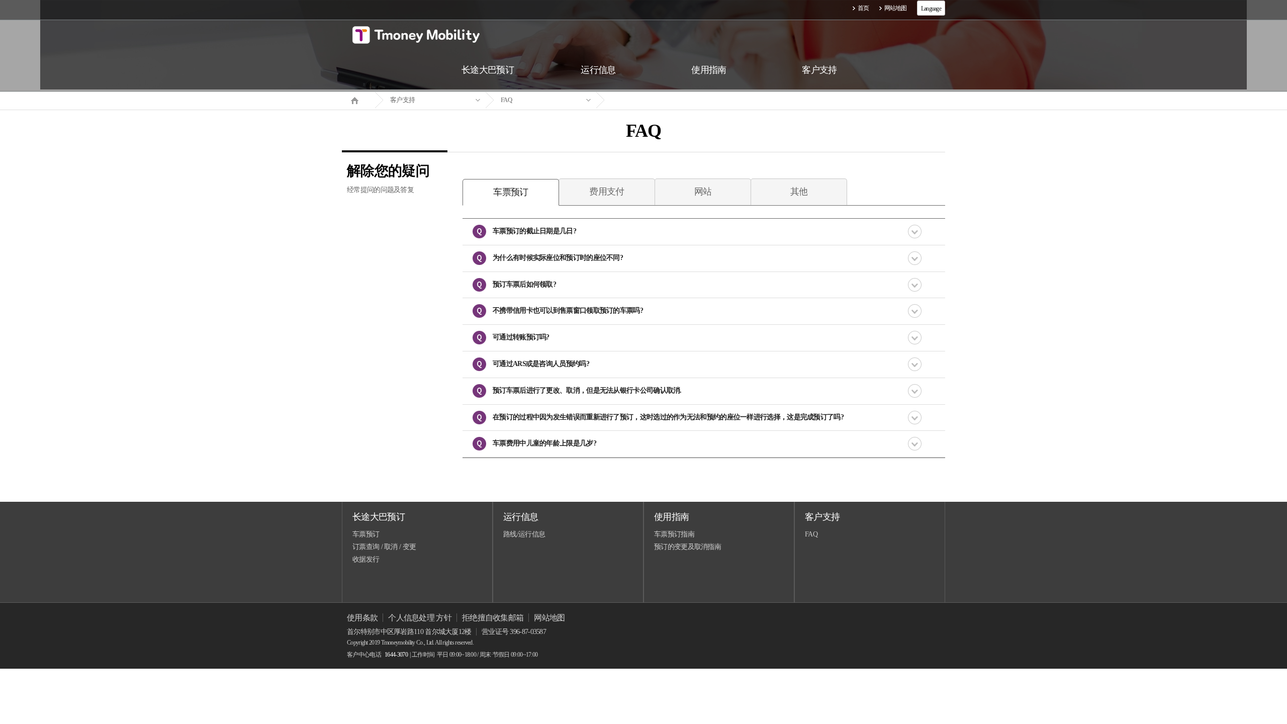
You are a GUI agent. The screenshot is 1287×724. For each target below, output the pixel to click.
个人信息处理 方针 (419, 617)
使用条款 (362, 617)
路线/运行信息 (524, 534)
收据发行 (365, 559)
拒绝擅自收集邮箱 (492, 617)
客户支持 (402, 100)
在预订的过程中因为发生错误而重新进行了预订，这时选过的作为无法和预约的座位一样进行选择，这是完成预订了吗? (668, 417)
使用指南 (671, 517)
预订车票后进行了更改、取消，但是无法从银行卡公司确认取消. (587, 390)
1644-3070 (396, 654)
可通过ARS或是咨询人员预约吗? (541, 364)
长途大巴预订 (378, 517)
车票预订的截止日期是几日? (534, 231)
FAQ (506, 100)
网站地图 (895, 8)
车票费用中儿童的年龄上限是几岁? (544, 443)
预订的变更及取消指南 (687, 547)
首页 (863, 8)
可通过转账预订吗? (521, 337)
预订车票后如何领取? (524, 284)
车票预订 (365, 534)
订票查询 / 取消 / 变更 (384, 547)
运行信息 (520, 517)
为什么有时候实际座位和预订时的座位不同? (558, 257)
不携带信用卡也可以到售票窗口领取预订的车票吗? (568, 310)
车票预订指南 (674, 534)
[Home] (358, 99)
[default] (651, 100)
